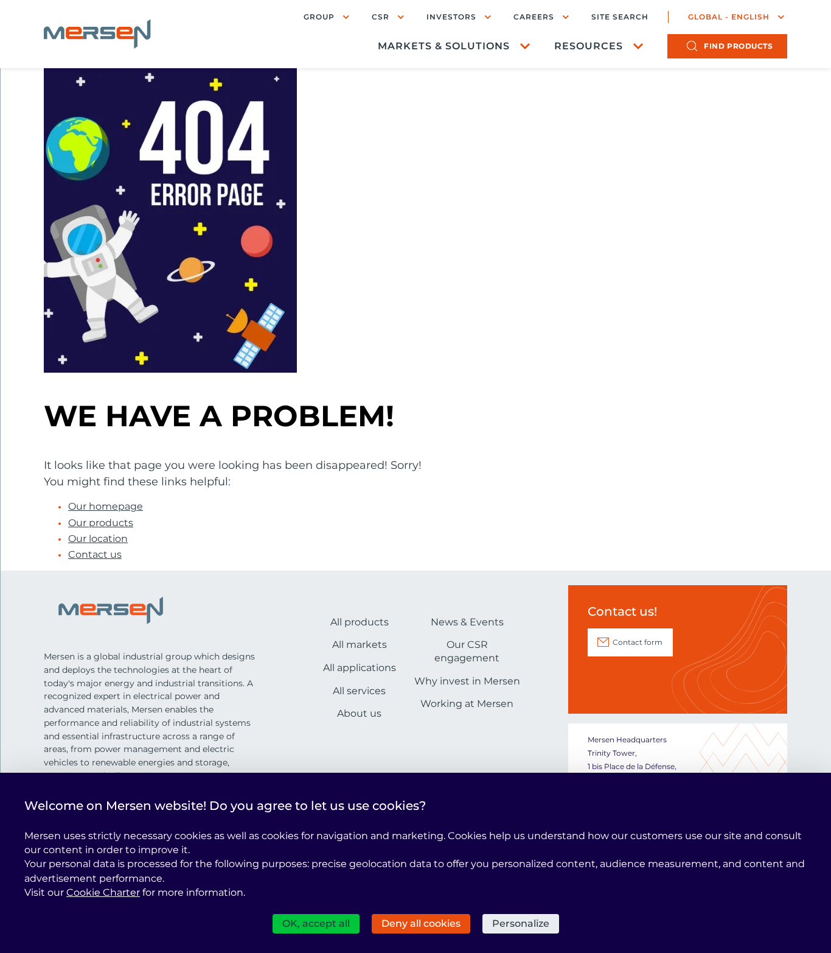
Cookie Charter (103, 892)
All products (359, 622)
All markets (359, 644)
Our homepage (105, 506)
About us (359, 713)
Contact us (95, 554)
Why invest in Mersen (467, 681)
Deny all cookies (421, 923)
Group (319, 16)
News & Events (467, 622)
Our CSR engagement (466, 651)
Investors (451, 16)
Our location (98, 538)
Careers (533, 16)
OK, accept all (316, 923)
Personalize (520, 923)
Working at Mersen (466, 703)
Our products (100, 523)
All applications (359, 667)
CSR (380, 16)
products (738, 46)
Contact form (637, 642)
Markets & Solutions (444, 46)
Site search (619, 17)
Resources (588, 46)
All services (359, 691)
